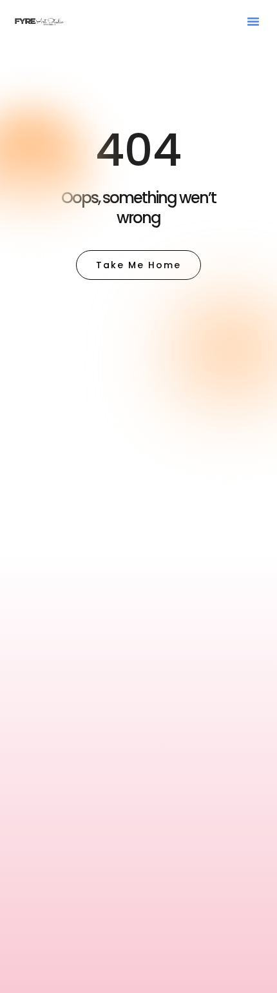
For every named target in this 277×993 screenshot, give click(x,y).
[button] (253, 21)
